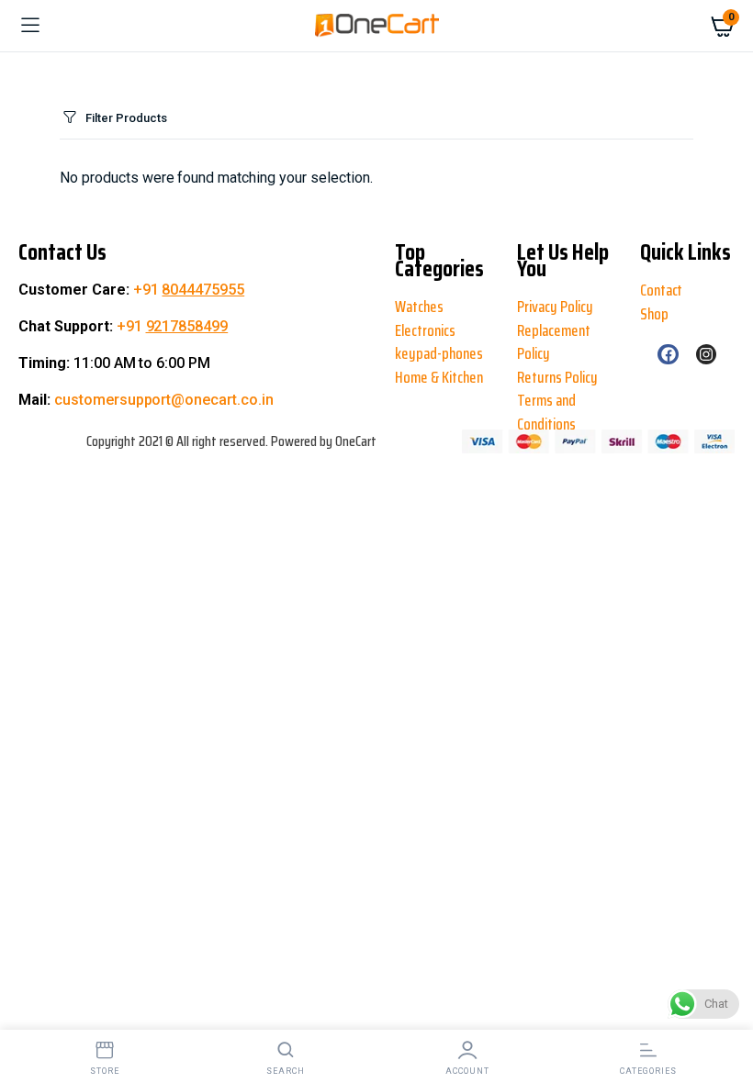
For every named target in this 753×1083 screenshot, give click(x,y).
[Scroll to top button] (29, 1009)
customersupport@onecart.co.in (164, 399)
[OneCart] (377, 26)
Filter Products (126, 118)
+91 (189, 289)
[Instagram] (706, 354)
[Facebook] (667, 354)
